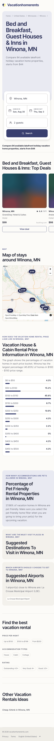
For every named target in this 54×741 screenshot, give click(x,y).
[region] (28, 293)
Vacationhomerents (23, 5)
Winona (43, 16)
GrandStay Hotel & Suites (14, 214)
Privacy (5, 736)
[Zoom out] (50, 273)
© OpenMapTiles (23, 315)
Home (8, 16)
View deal (24, 229)
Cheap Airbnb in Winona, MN (16, 710)
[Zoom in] (50, 269)
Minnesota (32, 16)
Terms (13, 736)
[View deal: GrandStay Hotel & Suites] (24, 191)
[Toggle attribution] (50, 315)
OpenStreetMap (11, 318)
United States (19, 16)
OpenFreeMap (10, 315)
